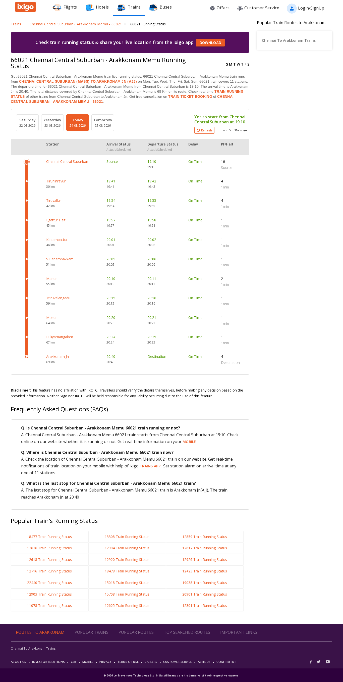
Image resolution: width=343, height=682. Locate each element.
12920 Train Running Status (127, 559)
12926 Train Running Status (204, 559)
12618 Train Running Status (49, 559)
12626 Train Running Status (49, 548)
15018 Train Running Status (127, 582)
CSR (73, 662)
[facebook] (312, 662)
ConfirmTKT (226, 662)
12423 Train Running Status (204, 571)
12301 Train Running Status (204, 605)
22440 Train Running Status (49, 582)
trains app (150, 466)
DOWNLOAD (210, 43)
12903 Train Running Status (49, 594)
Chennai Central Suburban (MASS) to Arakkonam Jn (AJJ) (78, 81)
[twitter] (318, 662)
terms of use (128, 662)
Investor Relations (48, 662)
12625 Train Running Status (127, 605)
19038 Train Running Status (204, 582)
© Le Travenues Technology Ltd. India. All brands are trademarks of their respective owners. (171, 675)
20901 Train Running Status (204, 594)
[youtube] (327, 662)
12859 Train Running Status (204, 536)
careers (151, 662)
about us (18, 662)
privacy (105, 662)
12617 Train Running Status (204, 548)
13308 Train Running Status (127, 536)
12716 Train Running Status (49, 571)
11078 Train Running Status (49, 605)
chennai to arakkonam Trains (289, 40)
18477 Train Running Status (49, 536)
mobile (189, 441)
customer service (177, 662)
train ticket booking (190, 96)
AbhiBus (204, 662)
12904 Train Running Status (127, 548)
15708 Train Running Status (127, 594)
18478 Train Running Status (127, 571)
